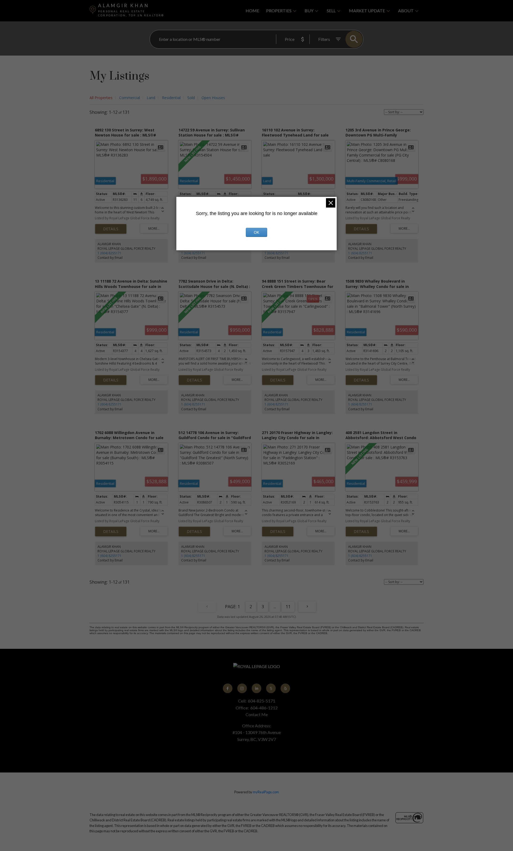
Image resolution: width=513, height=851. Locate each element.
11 (288, 607)
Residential (171, 97)
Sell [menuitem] (331, 10)
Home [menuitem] (252, 10)
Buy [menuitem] (309, 10)
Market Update (367, 10)
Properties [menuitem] (279, 10)
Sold (191, 97)
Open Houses (213, 97)
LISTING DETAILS (110, 229)
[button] (227, 688)
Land (151, 97)
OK (256, 232)
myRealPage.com (266, 792)
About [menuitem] (406, 10)
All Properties (101, 97)
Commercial (129, 97)
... (275, 607)
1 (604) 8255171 (110, 253)
